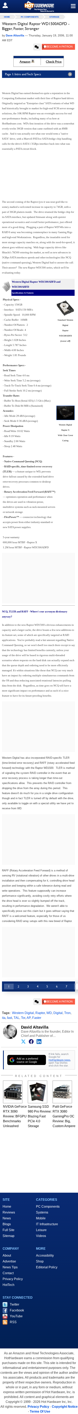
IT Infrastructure (47, 1224)
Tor (23, 1017)
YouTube (16, 1316)
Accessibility (45, 1255)
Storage (54, 17)
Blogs (7, 1224)
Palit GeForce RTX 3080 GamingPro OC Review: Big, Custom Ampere (64, 1116)
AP (29, 1017)
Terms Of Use (40, 1411)
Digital (58, 1013)
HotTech (8, 1285)
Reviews (9, 1212)
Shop (40, 1261)
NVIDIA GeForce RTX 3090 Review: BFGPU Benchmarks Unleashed (15, 1116)
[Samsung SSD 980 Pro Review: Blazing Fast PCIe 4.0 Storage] (37, 1091)
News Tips (10, 1267)
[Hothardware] (39, 6)
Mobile (41, 1218)
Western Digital (23, 1013)
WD (49, 1013)
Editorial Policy (46, 1267)
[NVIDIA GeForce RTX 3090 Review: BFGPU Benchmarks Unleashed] (12, 1091)
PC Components (30, 17)
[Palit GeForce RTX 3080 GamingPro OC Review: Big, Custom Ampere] (62, 1091)
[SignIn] (7, 5)
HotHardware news (59, 1059)
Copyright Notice (65, 1406)
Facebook (17, 1310)
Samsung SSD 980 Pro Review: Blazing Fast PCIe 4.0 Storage (39, 1116)
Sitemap (8, 1236)
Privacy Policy (13, 1279)
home (7, 17)
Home (7, 1206)
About (7, 1255)
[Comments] (37, 47)
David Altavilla (34, 1027)
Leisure (41, 1230)
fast (9, 1017)
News (7, 1218)
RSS (13, 1322)
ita (3, 1017)
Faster (36, 1017)
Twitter (14, 1304)
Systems (42, 1212)
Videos (41, 1236)
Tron (67, 1013)
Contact (8, 1273)
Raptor (40, 1013)
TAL (16, 1017)
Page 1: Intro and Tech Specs (23, 74)
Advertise (9, 1261)
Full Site (8, 1230)
